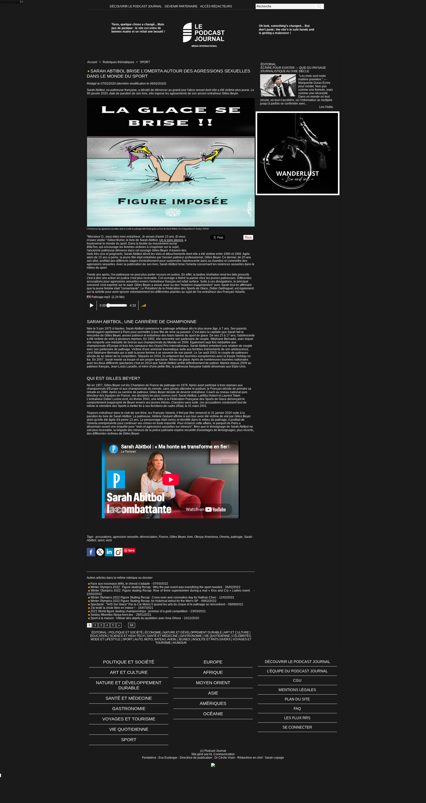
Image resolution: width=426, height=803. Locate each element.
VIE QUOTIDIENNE (217, 636)
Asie (213, 693)
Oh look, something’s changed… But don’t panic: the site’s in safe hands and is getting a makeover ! (286, 29)
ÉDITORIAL (99, 632)
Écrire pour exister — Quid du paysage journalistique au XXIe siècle (293, 69)
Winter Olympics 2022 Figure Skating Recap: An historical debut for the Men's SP (144, 601)
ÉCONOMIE (153, 632)
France (163, 537)
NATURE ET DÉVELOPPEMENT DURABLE (192, 632)
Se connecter (297, 727)
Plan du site (297, 699)
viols (109, 540)
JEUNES (184, 639)
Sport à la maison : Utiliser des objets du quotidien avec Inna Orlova (135, 618)
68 (131, 625)
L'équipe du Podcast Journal (297, 671)
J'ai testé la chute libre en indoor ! (112, 608)
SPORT (145, 62)
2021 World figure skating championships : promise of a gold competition (139, 611)
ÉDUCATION (98, 636)
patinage (237, 537)
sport (101, 540)
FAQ (297, 708)
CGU (297, 680)
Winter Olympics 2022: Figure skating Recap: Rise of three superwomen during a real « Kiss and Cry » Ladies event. (171, 590)
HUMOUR (180, 643)
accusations (103, 537)
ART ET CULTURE (236, 632)
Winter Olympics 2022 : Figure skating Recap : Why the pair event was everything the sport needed (156, 587)
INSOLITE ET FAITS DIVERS (211, 639)
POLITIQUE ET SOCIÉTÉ (126, 632)
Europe (213, 662)
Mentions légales (297, 690)
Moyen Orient (213, 682)
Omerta (224, 537)
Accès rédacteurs (216, 6)
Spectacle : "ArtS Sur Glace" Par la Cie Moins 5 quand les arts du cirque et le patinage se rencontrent (157, 604)
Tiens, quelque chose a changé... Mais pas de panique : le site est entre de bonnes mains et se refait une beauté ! (138, 28)
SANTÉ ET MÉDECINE (162, 636)
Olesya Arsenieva (206, 537)
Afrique (213, 672)
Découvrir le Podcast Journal (136, 6)
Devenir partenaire (181, 6)
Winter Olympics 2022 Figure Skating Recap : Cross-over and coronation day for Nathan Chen (153, 597)
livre (190, 537)
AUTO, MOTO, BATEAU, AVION (155, 639)
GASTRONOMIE (191, 636)
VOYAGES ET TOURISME (128, 718)
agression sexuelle (125, 537)
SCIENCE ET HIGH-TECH (127, 636)
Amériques (213, 703)
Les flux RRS (297, 718)
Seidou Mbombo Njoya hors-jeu (111, 614)
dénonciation (148, 537)
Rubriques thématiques (118, 62)
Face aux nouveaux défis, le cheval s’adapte (120, 583)
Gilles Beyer (178, 537)
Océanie (213, 713)
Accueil (92, 62)
